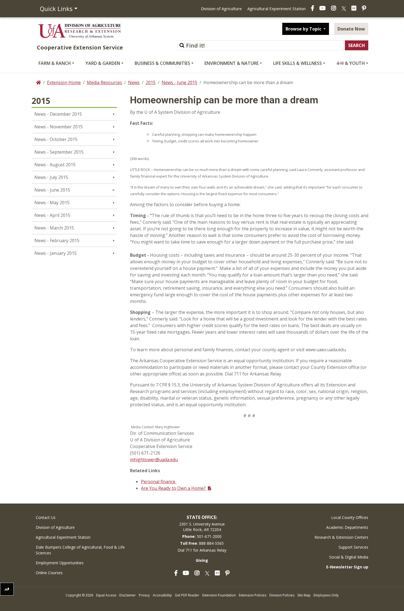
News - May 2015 (52, 203)
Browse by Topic (304, 29)
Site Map (304, 595)
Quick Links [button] (56, 8)
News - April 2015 (52, 215)
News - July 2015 (51, 177)
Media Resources (104, 82)
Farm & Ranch (54, 63)
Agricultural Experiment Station (276, 8)
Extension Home (64, 82)
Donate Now (351, 29)
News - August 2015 (55, 165)
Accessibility (162, 595)
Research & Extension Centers (341, 537)
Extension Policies (252, 595)
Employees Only (326, 595)
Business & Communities (162, 63)
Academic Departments (347, 527)
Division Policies (281, 595)
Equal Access (106, 595)
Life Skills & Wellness (297, 63)
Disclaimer (127, 595)
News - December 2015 (58, 114)
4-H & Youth (350, 63)
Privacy (144, 595)
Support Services (353, 547)
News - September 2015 (59, 152)
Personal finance (158, 482)
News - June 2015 (179, 82)
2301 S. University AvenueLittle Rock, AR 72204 (202, 526)
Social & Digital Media (348, 557)
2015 (151, 82)
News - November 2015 (58, 127)
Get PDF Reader (187, 595)
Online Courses (49, 572)
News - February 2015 (56, 240)
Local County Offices (349, 517)
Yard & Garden (102, 63)
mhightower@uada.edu (154, 460)
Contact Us (46, 517)
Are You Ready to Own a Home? (174, 488)
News (134, 82)
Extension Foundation (219, 595)
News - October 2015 (56, 139)
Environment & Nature (231, 63)
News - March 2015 (54, 228)
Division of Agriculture (221, 8)
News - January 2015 (55, 253)
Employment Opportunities (60, 562)
